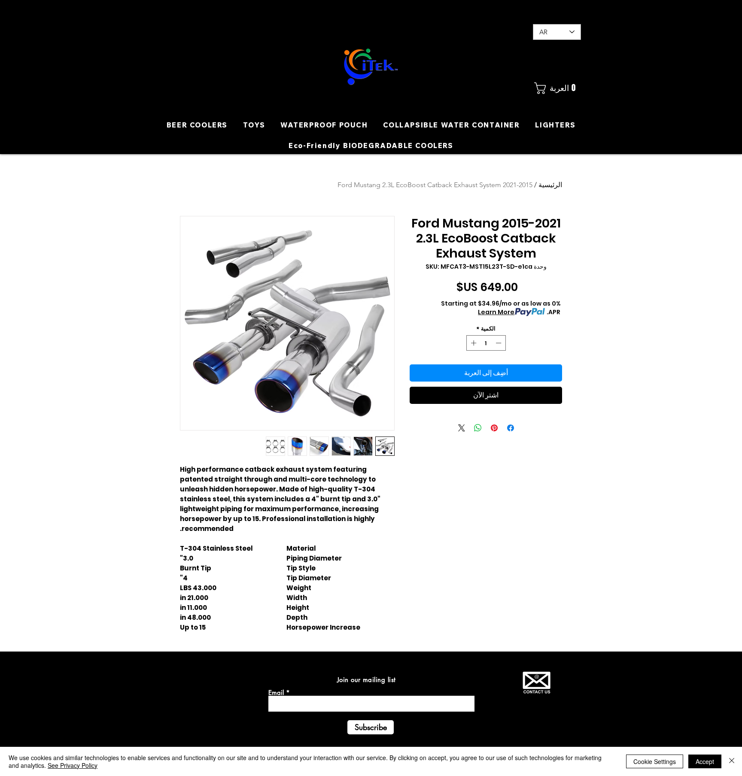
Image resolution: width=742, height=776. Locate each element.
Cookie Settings (654, 761)
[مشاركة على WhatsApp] (478, 428)
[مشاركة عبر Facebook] (510, 428)
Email (276, 692)
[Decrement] (499, 343)
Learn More (496, 312)
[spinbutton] (485, 343)
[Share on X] (461, 428)
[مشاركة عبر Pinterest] (494, 428)
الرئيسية (550, 185)
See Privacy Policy (72, 765)
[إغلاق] (732, 761)
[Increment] (473, 343)
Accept (705, 761)
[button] (556, 88)
